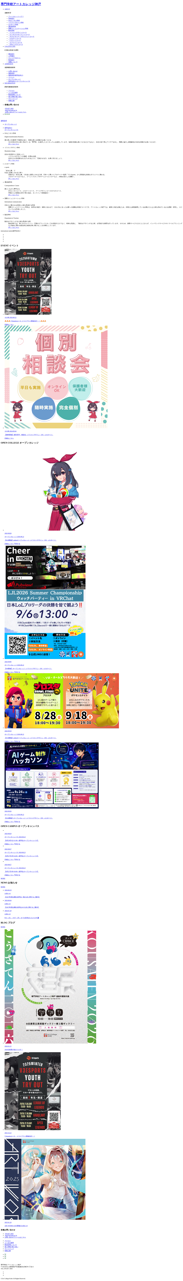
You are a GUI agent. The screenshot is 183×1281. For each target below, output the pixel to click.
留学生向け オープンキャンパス (19, 81)
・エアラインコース (15, 42)
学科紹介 (11, 18)
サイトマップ (13, 98)
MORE (3, 878)
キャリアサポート (14, 58)
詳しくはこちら (13, 144)
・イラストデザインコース (17, 32)
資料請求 (11, 73)
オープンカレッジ (14, 79)
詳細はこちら (9, 324)
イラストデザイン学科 (16, 22)
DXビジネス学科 (14, 20)
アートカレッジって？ (16, 16)
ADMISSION (9, 64)
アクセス (11, 90)
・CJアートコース (14, 40)
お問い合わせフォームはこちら (15, 112)
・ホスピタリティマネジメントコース (21, 36)
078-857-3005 (9, 108)
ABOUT (7, 9)
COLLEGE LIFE (10, 46)
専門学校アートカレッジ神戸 (21, 4)
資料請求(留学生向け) (15, 75)
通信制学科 (12, 26)
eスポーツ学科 (13, 24)
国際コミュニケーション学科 (18, 28)
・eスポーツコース (14, 38)
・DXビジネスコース (15, 44)
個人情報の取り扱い (15, 96)
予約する (17, 544)
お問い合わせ (13, 71)
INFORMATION (10, 83)
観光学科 (11, 30)
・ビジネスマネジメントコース (19, 34)
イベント (11, 77)
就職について (13, 62)
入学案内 (11, 56)
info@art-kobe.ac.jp (11, 110)
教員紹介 (11, 60)
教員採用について (14, 94)
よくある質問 (13, 92)
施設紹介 (11, 54)
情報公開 (11, 100)
